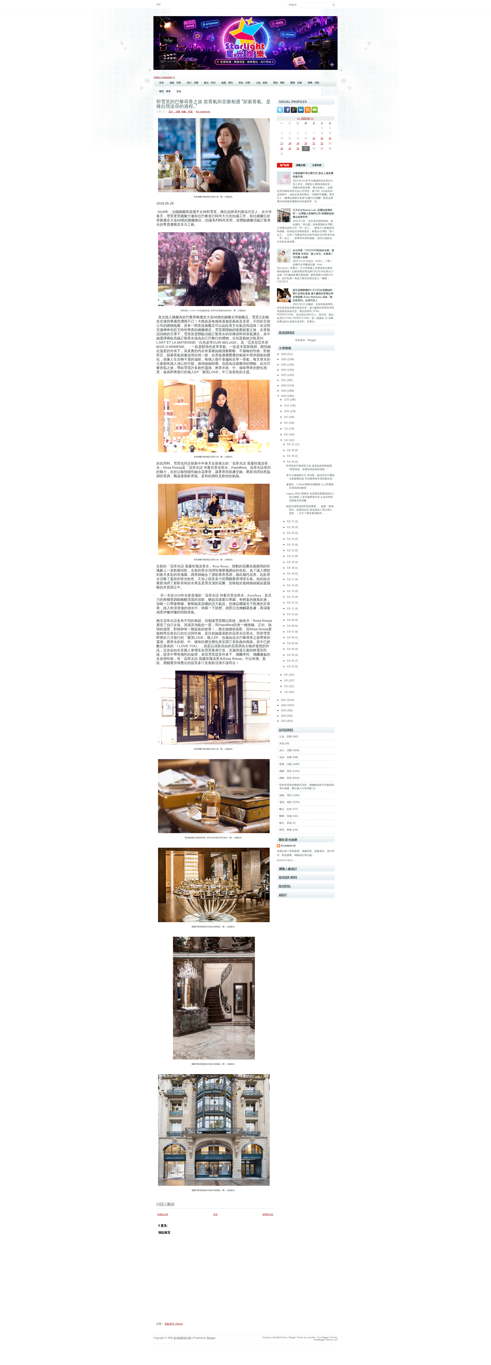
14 (313, 138)
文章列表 (316, 165)
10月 (287, 411)
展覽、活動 (313, 82)
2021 (284, 380)
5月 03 (291, 655)
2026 (284, 354)
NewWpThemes (279, 1337)
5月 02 (291, 660)
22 (321, 143)
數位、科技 (210, 82)
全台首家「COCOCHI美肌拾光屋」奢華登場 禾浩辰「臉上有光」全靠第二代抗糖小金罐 (313, 254)
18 (289, 143)
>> (312, 118)
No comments (203, 111)
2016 (284, 705)
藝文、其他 (285, 822)
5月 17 (291, 579)
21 (313, 143)
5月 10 (291, 614)
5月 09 (291, 620)
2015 (284, 710)
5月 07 (291, 631)
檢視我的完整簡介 (285, 860)
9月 (286, 417)
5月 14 (291, 596)
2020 (284, 385)
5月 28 (291, 461)
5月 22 (291, 550)
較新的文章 (162, 1214)
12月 (287, 399)
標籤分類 (300, 165)
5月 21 (291, 556)
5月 (286, 440)
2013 (284, 721)
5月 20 (291, 562)
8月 (286, 422)
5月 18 (291, 573)
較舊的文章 (268, 1214)
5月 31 (291, 444)
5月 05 (291, 643)
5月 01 (291, 666)
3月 (286, 680)
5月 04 (291, 649)
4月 (286, 674)
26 (298, 148)
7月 (286, 428)
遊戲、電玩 (227, 82)
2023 (284, 369)
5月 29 (291, 456)
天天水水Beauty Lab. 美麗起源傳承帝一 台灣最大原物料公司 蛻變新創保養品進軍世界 (313, 213)
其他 (178, 91)
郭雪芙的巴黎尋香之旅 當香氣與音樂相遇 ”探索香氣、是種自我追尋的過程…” (213, 103)
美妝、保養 (244, 82)
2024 (284, 364)
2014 (284, 715)
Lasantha (311, 1337)
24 (281, 148)
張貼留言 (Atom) (174, 1323)
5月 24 (291, 538)
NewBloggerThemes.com (326, 1340)
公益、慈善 (261, 82)
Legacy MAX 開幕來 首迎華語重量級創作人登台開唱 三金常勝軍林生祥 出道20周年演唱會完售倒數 (310, 497)
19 (298, 143)
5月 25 (291, 532)
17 (281, 143)
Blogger (312, 340)
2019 (284, 390)
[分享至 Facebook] (169, 1204)
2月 (286, 686)
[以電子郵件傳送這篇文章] (158, 1204)
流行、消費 (192, 82)
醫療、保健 (296, 82)
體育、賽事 (165, 91)
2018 (284, 395)
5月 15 (291, 591)
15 (321, 138)
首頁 (158, 4)
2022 (284, 375)
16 (330, 138)
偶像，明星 (285, 771)
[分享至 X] (165, 1204)
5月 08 (291, 625)
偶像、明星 (175, 82)
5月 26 (291, 527)
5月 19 (291, 567)
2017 (284, 700)
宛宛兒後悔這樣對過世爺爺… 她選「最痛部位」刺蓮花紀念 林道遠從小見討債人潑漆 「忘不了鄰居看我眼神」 (310, 510)
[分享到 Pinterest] (173, 1204)
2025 (284, 359)
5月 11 (291, 608)
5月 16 (291, 585)
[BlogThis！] (162, 1204)
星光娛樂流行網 (288, 846)
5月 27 (291, 521)
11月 (287, 405)
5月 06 (291, 637)
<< (298, 118)
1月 (286, 692)
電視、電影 (279, 82)
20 (305, 143)
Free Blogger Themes (327, 1337)
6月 (286, 434)
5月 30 (291, 450)
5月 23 (291, 544)
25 (289, 148)
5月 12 (291, 602)
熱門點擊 (284, 165)
